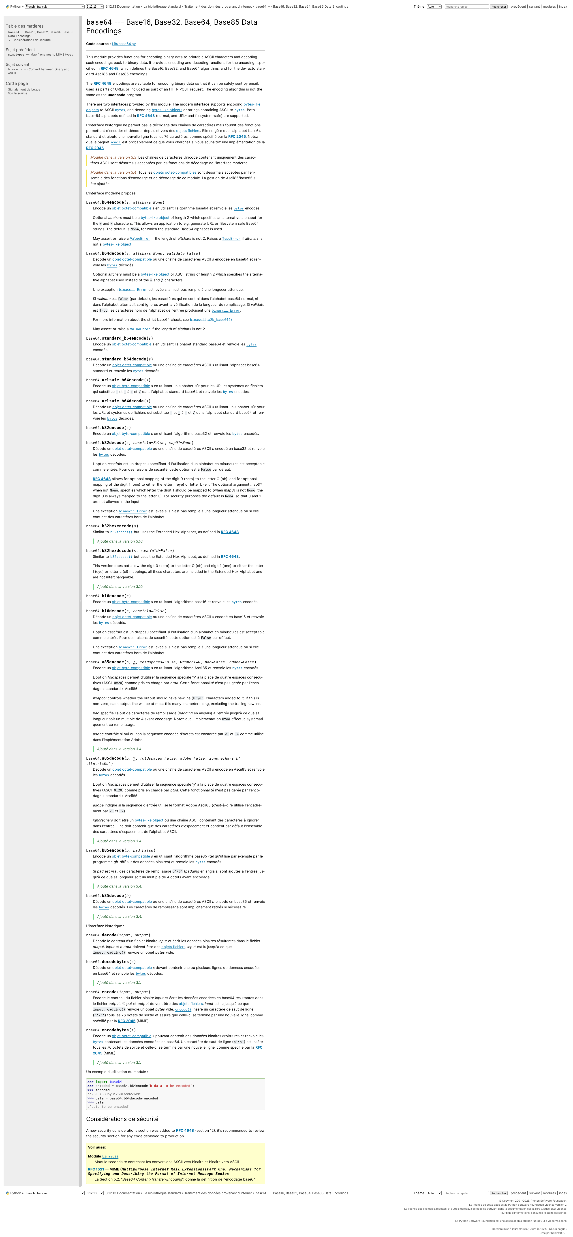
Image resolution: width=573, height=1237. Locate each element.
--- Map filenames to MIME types (40, 54)
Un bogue (559, 1229)
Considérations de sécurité (32, 40)
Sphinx (555, 1233)
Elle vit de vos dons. (555, 1220)
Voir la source (17, 93)
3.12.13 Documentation (123, 6)
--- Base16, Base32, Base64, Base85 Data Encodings (302, 6)
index (563, 6)
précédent (518, 6)
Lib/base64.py (124, 43)
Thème (419, 6)
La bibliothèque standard (162, 6)
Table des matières (25, 26)
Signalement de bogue (24, 89)
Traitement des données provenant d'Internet (218, 6)
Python (15, 6)
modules (549, 6)
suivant (534, 6)
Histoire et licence (555, 1212)
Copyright (508, 1200)
